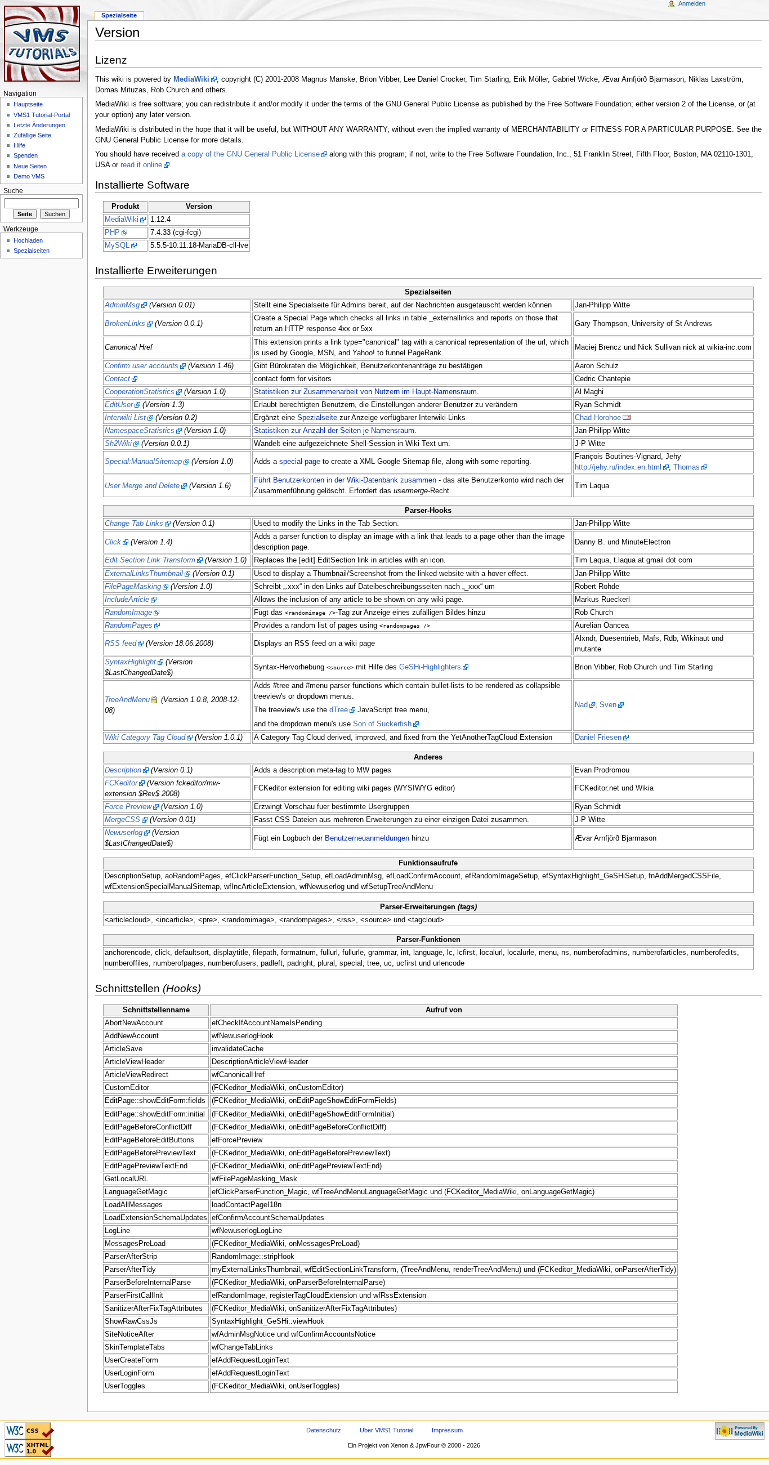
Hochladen (28, 240)
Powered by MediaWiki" (739, 1429)
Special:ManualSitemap (143, 462)
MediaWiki (191, 79)
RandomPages (129, 625)
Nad (581, 705)
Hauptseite (28, 104)
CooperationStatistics (140, 392)
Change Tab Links (134, 524)
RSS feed (120, 643)
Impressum (447, 1430)
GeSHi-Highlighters (430, 667)
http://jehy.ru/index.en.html (618, 467)
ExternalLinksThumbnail (144, 574)
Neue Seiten (30, 166)
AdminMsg (122, 305)
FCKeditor (121, 783)
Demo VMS (29, 176)
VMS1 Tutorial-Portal (42, 114)
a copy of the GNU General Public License (250, 154)
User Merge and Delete (142, 486)
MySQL (117, 245)
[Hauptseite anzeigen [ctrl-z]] (43, 43)
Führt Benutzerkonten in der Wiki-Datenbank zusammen (345, 480)
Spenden (26, 155)
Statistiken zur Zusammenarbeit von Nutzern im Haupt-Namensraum (365, 392)
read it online (141, 165)
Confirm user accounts (141, 366)
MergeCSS (122, 820)
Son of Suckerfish (382, 724)
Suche (13, 190)
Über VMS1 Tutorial (386, 1430)
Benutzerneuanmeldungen (367, 838)
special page (299, 462)
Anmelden (691, 3)
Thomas (686, 467)
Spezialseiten (32, 250)
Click (113, 542)
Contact (117, 379)
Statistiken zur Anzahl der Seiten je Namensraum (334, 431)
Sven (608, 705)
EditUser (119, 405)
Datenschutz (323, 1430)
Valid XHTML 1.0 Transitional (29, 1446)
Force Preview (128, 807)
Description (123, 770)
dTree (338, 710)
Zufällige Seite (32, 135)
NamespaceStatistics (140, 431)
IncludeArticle (127, 600)
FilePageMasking (133, 587)
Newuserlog (123, 833)
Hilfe (19, 145)
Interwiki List (125, 418)
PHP (112, 232)
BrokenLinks (125, 324)
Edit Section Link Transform (150, 560)
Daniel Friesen (598, 738)
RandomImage (128, 613)
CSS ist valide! (29, 1425)
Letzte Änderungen (39, 125)
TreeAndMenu (127, 700)
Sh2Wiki (118, 444)
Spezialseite (317, 418)
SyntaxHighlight (130, 662)
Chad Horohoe (598, 418)
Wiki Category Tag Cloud (145, 738)
